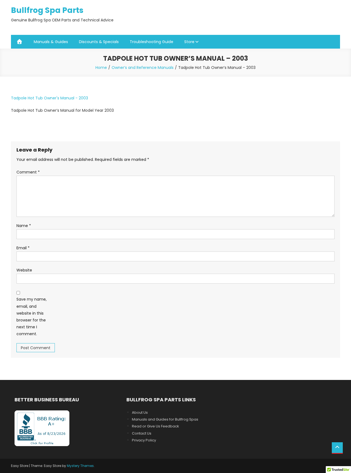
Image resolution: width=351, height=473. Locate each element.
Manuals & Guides (51, 41)
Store (189, 41)
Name (23, 225)
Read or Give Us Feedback (155, 426)
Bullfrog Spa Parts (47, 10)
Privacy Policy (144, 440)
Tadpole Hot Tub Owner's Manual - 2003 (49, 98)
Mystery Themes (80, 465)
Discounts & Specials (99, 41)
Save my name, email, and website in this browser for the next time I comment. (31, 316)
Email (23, 248)
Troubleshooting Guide (151, 41)
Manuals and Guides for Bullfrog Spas (165, 419)
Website (24, 270)
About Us (140, 412)
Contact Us (141, 433)
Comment (28, 172)
